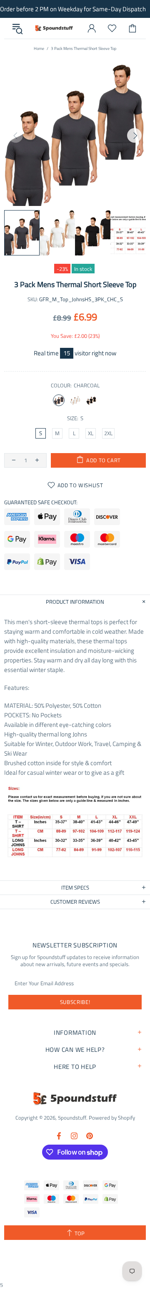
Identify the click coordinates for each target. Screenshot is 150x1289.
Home (39, 48)
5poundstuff (53, 28)
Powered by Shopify (112, 1117)
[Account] (92, 28)
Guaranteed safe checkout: (41, 502)
